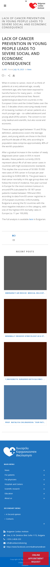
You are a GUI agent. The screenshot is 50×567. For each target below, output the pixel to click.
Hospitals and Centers (14, 484)
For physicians (10, 479)
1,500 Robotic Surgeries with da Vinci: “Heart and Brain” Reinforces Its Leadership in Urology (26, 379)
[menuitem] (5, 523)
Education (9, 493)
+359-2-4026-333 (14, 539)
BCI (5, 69)
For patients (10, 475)
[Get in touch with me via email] (14, 240)
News (29, 69)
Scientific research (12, 489)
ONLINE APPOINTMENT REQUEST (36, 558)
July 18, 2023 (19, 69)
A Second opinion (13, 514)
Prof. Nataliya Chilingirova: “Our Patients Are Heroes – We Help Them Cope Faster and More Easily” (26, 422)
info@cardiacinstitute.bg (17, 543)
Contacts (10, 519)
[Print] (15, 75)
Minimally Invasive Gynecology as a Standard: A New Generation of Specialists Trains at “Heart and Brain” (26, 336)
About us (8, 498)
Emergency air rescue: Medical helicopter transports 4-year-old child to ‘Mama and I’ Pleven (26, 293)
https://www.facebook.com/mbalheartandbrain (26, 547)
